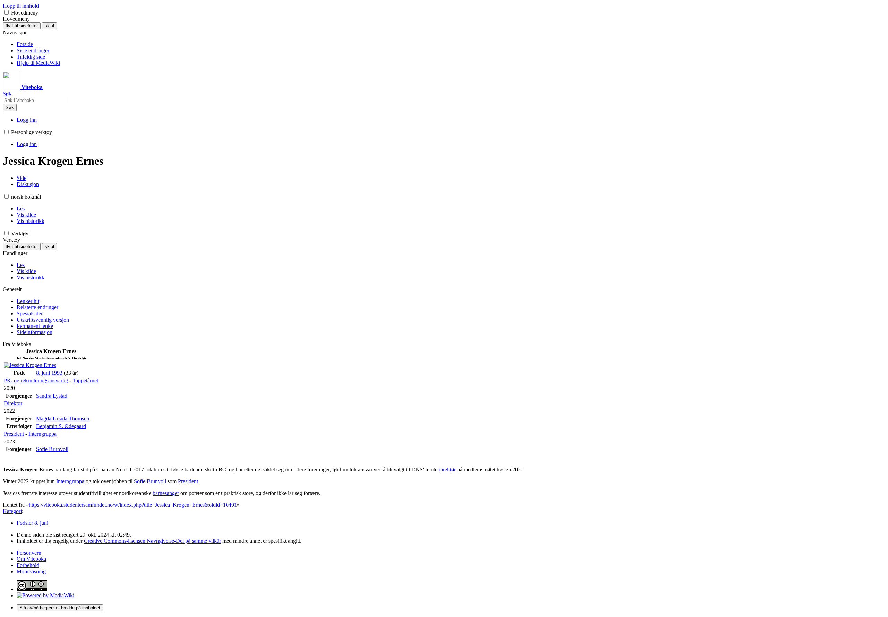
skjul (49, 25)
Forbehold (28, 565)
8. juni (43, 373)
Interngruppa (42, 434)
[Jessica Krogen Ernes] (30, 365)
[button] (6, 12)
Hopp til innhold (21, 6)
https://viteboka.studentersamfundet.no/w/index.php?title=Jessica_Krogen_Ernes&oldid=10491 (133, 505)
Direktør (13, 403)
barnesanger (166, 493)
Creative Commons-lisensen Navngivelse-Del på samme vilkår (152, 541)
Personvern (29, 553)
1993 (56, 373)
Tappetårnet (85, 380)
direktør (447, 469)
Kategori (12, 511)
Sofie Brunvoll (52, 449)
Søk (10, 107)
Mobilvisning (31, 571)
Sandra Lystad (51, 396)
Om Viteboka (31, 559)
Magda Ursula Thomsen (62, 419)
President (14, 434)
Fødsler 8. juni (32, 523)
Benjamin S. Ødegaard (61, 426)
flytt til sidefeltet (22, 25)
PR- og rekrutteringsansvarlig (36, 380)
